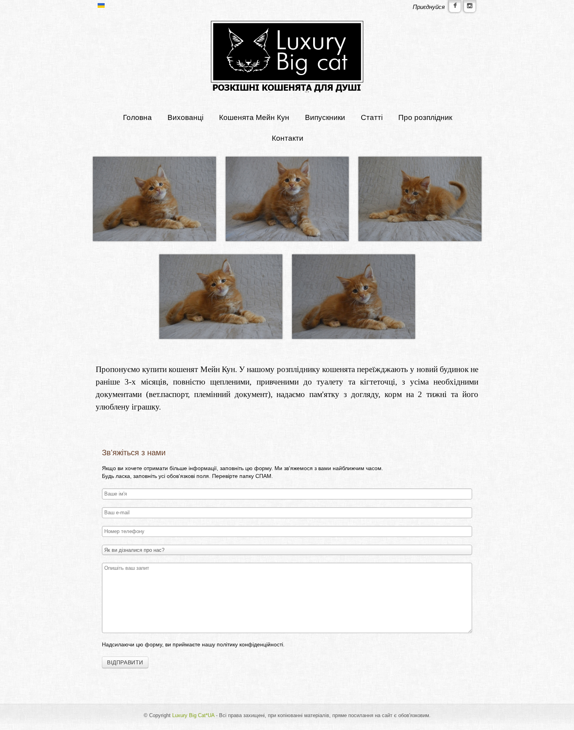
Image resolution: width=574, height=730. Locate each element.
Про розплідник (425, 117)
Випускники (325, 117)
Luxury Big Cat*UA (194, 715)
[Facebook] (455, 6)
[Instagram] (469, 6)
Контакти (287, 138)
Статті (372, 117)
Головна (137, 117)
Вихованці (185, 117)
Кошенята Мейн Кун (254, 117)
